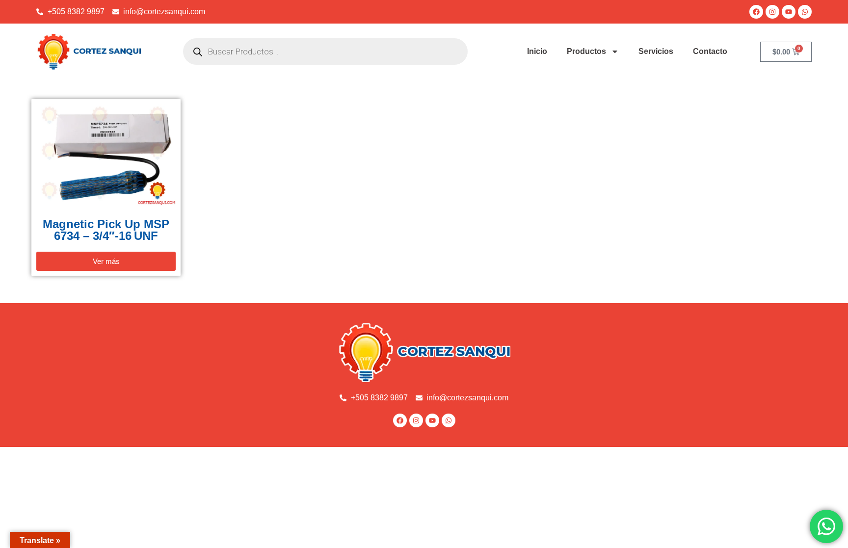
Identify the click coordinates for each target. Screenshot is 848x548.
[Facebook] (756, 12)
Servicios (655, 51)
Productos (586, 51)
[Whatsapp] (805, 12)
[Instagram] (772, 12)
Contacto (710, 51)
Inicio (537, 51)
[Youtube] (788, 12)
